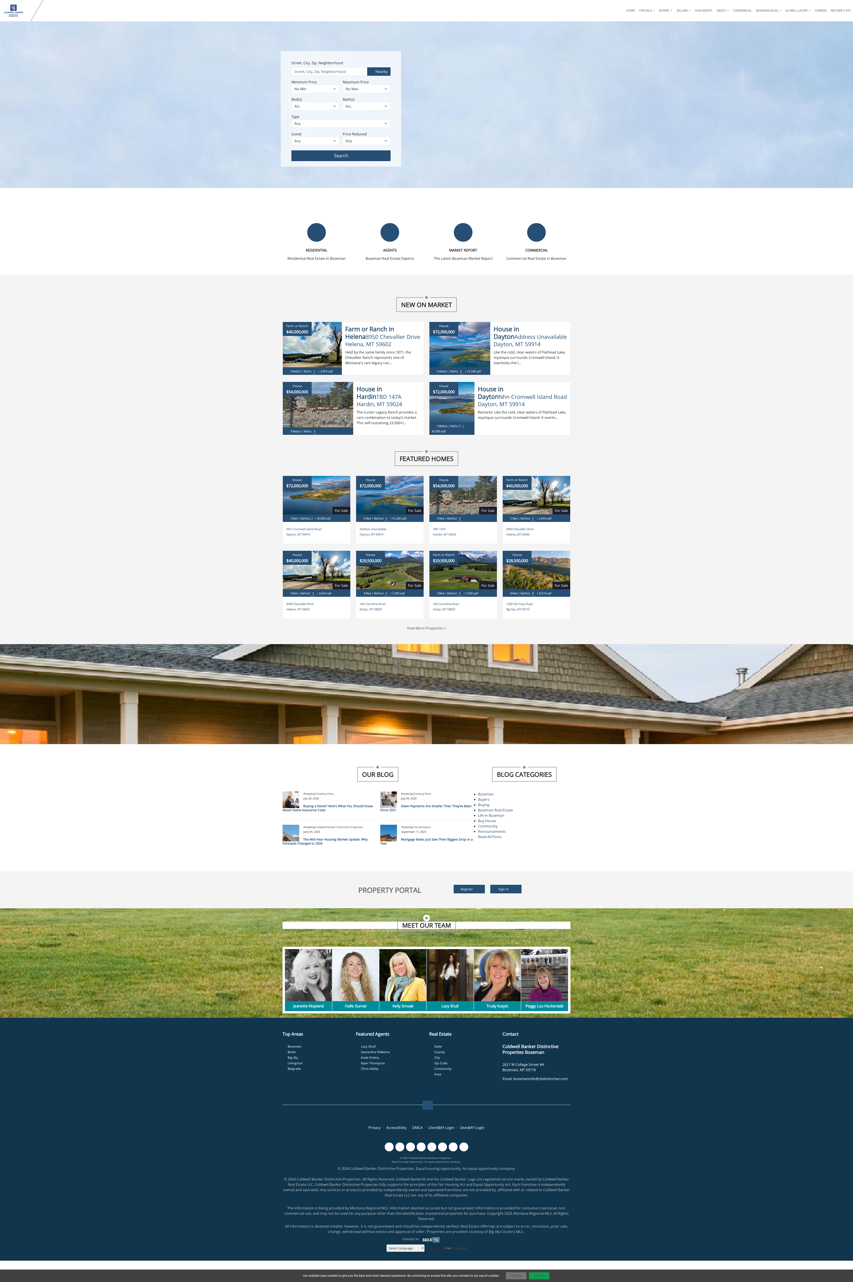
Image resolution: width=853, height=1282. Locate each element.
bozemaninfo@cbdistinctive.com (540, 1078)
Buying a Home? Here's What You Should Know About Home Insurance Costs (328, 808)
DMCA (417, 1127)
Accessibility (396, 1127)
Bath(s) (349, 99)
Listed (296, 134)
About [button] (722, 10)
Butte (292, 1052)
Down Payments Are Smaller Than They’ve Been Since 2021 (426, 808)
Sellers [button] (682, 10)
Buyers (484, 799)
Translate (460, 1248)
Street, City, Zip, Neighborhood (317, 62)
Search (348, 155)
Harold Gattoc (422, 827)
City (437, 1057)
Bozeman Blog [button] (767, 10)
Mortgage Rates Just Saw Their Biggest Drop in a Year (426, 841)
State (438, 1046)
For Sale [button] (646, 10)
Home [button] (630, 10)
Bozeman (486, 794)
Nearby (381, 71)
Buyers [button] (664, 10)
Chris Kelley (370, 1068)
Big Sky (293, 1057)
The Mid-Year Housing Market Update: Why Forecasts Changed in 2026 (325, 841)
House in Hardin (369, 393)
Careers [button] (821, 10)
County (439, 1052)
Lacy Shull (368, 1046)
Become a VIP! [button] (841, 10)
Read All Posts (490, 836)
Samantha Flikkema (375, 1052)
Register (467, 889)
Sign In (504, 889)
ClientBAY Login (441, 1127)
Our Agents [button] (703, 10)
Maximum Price (356, 82)
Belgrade (294, 1068)
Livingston (295, 1063)
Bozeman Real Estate (495, 810)
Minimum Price (304, 82)
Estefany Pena (324, 794)
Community (488, 826)
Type (295, 116)
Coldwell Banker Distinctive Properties (339, 827)
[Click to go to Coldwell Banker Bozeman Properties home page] (16, 11)
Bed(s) (296, 99)
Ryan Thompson (373, 1063)
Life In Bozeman (491, 815)
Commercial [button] (742, 10)
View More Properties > (426, 628)
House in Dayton (506, 333)
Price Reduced (355, 134)
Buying (483, 804)
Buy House (487, 820)
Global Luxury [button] (796, 10)
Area (437, 1074)
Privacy (375, 1127)
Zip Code (440, 1063)
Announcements (492, 831)
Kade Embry (370, 1057)
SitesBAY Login (472, 1127)
